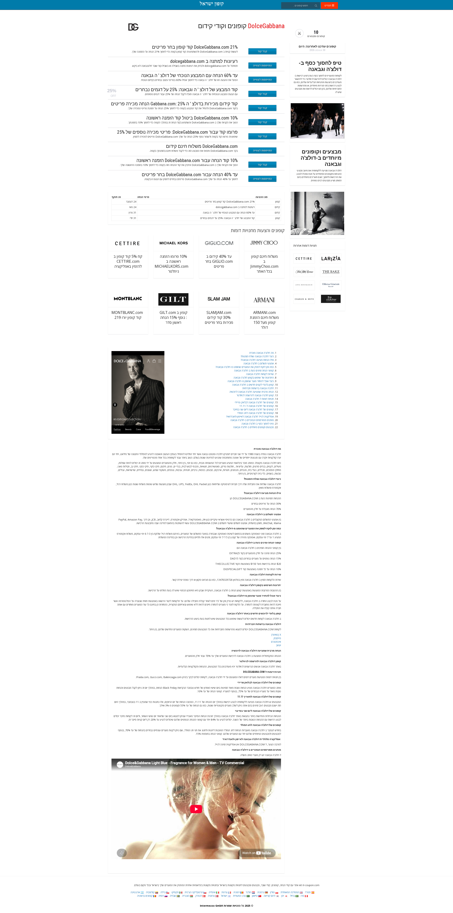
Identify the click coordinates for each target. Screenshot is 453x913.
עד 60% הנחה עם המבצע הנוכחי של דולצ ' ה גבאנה (189, 75)
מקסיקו (175, 892)
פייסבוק (277, 638)
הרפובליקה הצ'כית (194, 892)
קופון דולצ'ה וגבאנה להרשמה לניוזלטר (255, 395)
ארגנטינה (136, 892)
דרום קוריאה (270, 895)
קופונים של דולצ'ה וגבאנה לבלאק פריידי (254, 402)
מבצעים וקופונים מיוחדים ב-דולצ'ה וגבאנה (253, 427)
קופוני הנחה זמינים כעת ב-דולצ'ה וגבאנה (254, 370)
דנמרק (199, 895)
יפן (283, 895)
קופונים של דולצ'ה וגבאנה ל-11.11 (256, 406)
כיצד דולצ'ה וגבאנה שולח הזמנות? (257, 356)
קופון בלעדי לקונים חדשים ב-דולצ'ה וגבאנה (253, 384)
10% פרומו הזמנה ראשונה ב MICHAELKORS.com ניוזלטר (171, 264)
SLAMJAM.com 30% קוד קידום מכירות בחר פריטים (219, 317)
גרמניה (261, 892)
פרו (303, 895)
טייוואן (255, 895)
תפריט (328, 5)
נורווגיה (212, 895)
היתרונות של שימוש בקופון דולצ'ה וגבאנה (254, 377)
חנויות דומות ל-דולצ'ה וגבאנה (259, 398)
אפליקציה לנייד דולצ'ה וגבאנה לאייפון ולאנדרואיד (250, 416)
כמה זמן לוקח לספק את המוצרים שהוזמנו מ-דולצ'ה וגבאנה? (245, 367)
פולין (272, 892)
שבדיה (173, 895)
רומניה (236, 892)
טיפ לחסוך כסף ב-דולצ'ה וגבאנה (258, 423)
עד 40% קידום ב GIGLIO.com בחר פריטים (219, 261)
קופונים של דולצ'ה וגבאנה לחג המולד (255, 413)
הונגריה (186, 895)
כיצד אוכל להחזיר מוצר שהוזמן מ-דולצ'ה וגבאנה (251, 381)
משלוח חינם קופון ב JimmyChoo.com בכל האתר (264, 264)
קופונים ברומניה (145, 895)
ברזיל (293, 895)
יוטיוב (278, 645)
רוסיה (162, 895)
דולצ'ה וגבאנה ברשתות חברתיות (258, 388)
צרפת (225, 892)
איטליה (212, 892)
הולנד (249, 892)
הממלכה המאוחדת (290, 892)
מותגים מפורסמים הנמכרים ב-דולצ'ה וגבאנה (252, 420)
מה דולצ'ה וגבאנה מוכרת (261, 352)
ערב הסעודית (240, 895)
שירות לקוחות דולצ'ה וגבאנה (260, 374)
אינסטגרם (276, 641)
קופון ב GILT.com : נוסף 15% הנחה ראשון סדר (173, 317)
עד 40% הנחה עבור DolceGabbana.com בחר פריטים (190, 174)
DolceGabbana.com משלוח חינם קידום (202, 146)
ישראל (224, 895)
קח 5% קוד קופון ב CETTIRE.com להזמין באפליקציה (128, 261)
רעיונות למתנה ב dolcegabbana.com (204, 61)
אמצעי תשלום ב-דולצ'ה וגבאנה (258, 363)
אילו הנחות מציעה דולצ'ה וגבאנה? (257, 360)
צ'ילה (163, 892)
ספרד (308, 892)
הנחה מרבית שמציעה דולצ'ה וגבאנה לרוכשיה (252, 391)
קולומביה (150, 892)
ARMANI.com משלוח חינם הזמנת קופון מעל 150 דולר (264, 320)
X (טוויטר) (276, 634)
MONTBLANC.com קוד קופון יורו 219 (127, 315)
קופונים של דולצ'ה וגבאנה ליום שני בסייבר (253, 409)
